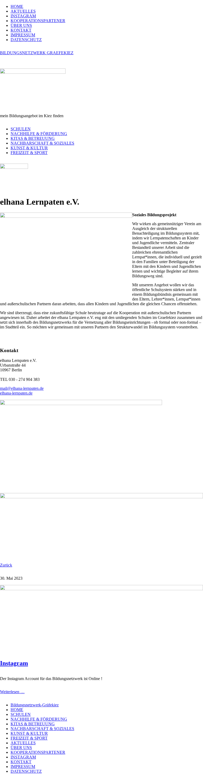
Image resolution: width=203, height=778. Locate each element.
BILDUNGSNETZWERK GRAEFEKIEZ (36, 53)
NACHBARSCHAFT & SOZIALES (42, 143)
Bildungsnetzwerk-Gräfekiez (35, 705)
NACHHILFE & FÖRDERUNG (39, 133)
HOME (17, 6)
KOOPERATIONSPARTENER (38, 20)
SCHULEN (21, 129)
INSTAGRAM (23, 16)
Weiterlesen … (12, 692)
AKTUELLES (23, 11)
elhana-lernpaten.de (16, 393)
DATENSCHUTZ (26, 39)
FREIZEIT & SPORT (29, 152)
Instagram (14, 663)
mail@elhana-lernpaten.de (22, 388)
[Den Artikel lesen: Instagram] (101, 589)
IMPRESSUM (23, 35)
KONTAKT (21, 30)
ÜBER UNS (21, 25)
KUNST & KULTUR (29, 148)
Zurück (6, 565)
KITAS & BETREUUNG (33, 138)
